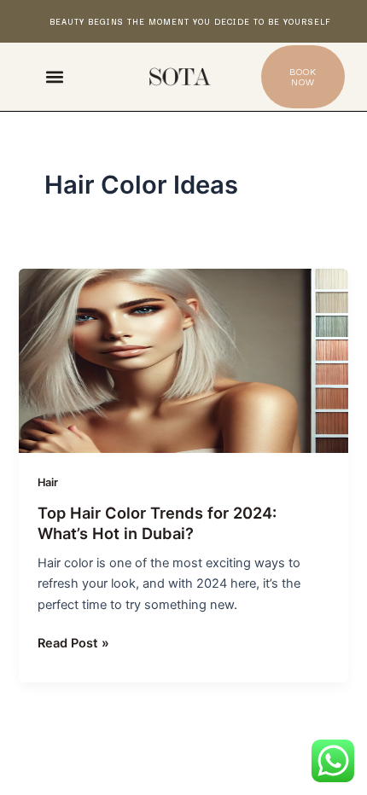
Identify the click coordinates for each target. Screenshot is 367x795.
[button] (54, 77)
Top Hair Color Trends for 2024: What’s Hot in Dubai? (157, 523)
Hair (48, 482)
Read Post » (73, 642)
